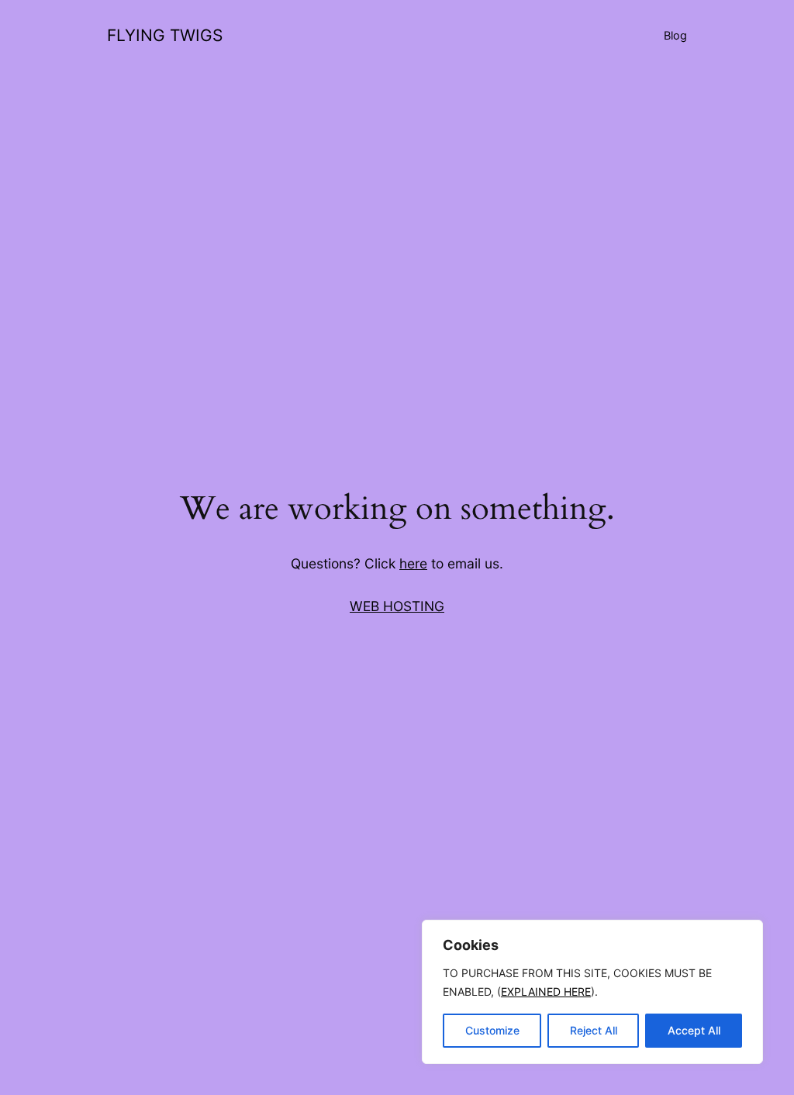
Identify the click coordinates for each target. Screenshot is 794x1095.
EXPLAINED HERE (546, 991)
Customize (492, 1030)
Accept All (694, 1030)
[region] (592, 992)
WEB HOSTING (397, 606)
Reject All (593, 1030)
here (413, 563)
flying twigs (165, 35)
